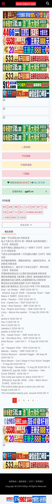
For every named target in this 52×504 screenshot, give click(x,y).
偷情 (4, 207)
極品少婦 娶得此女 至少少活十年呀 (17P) (20, 286)
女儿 (22, 207)
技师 (33, 207)
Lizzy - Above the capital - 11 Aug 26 (20, 312)
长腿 (10, 212)
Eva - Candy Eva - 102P (13, 302)
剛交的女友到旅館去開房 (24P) (16, 283)
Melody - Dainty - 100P (13, 351)
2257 (31, 481)
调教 (16, 207)
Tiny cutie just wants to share (16, 377)
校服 (10, 207)
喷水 (22, 212)
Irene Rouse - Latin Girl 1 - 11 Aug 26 (19, 341)
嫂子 (39, 207)
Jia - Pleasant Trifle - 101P (14, 347)
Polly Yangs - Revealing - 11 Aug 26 (19, 367)
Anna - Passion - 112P (12, 299)
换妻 (14, 217)
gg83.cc (29, 191)
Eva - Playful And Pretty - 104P (17, 309)
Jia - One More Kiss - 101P (14, 338)
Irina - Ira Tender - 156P (13, 289)
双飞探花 (21, 217)
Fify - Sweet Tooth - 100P (14, 334)
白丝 (27, 207)
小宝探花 (6, 217)
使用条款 (12, 481)
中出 (16, 212)
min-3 (4, 325)
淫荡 (4, 212)
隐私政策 (22, 481)
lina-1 (4, 322)
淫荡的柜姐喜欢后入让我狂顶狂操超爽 (19, 273)
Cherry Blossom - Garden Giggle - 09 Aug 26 (24, 354)
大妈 (45, 207)
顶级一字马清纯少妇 (10, 238)
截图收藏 (19, 182)
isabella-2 (6, 328)
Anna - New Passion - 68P (14, 305)
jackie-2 (5, 318)
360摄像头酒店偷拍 (34, 212)
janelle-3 (5, 331)
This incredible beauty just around (18, 393)
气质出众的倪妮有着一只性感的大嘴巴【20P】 (23, 254)
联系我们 (39, 481)
